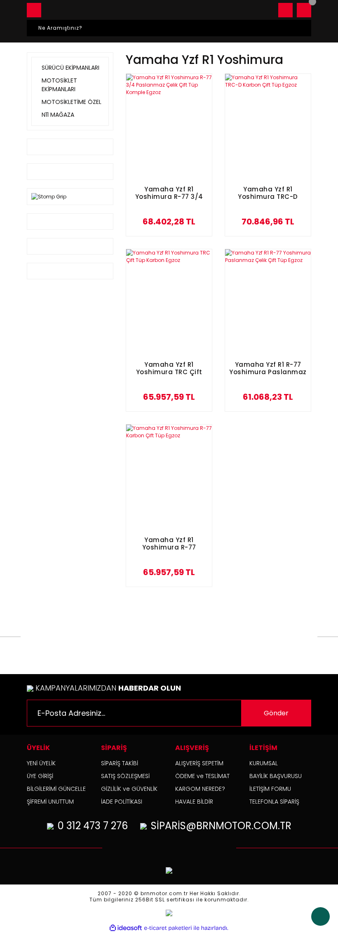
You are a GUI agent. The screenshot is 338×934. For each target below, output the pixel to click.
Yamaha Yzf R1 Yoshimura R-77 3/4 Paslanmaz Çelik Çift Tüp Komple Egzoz (169, 193)
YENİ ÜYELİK (41, 763)
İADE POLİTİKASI (121, 801)
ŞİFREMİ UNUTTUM (50, 801)
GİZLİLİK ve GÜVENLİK (129, 789)
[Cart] (304, 10)
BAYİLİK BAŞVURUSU (275, 776)
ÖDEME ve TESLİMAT (202, 776)
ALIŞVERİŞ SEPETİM (199, 763)
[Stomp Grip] (48, 196)
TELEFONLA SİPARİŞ (274, 801)
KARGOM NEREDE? (200, 789)
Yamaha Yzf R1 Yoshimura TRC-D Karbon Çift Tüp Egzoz (267, 193)
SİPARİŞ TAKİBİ (119, 763)
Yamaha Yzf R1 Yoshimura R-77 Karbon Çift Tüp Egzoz (169, 544)
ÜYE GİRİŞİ (40, 776)
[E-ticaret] (168, 928)
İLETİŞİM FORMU (270, 789)
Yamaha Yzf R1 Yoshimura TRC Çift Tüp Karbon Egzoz (169, 368)
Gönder (276, 713)
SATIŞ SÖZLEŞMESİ (125, 776)
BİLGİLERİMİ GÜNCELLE (56, 789)
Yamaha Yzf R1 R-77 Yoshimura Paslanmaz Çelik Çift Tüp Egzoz (268, 368)
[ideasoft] (125, 928)
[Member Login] (285, 10)
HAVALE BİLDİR (194, 801)
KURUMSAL (263, 763)
